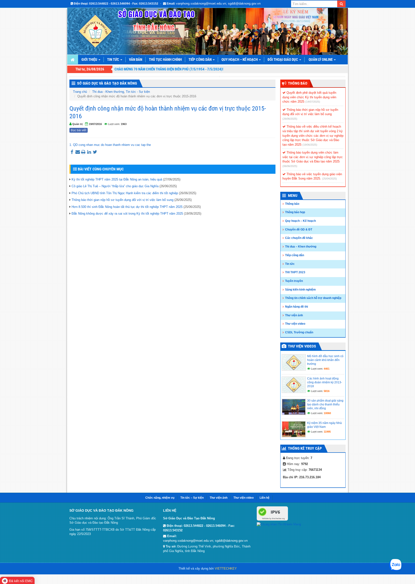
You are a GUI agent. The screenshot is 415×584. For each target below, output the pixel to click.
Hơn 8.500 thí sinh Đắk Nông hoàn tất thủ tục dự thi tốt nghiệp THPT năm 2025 (127, 207)
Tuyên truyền (294, 281)
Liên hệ (264, 497)
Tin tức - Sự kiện (138, 91)
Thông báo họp (295, 212)
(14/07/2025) (312, 101)
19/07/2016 (95, 124)
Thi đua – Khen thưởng (300, 246)
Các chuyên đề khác (299, 238)
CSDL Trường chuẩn (299, 332)
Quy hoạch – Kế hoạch (239, 59)
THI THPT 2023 (295, 272)
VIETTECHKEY (226, 568)
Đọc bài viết (78, 130)
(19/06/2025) (309, 144)
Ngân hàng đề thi (296, 306)
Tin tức (113, 59)
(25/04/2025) (329, 178)
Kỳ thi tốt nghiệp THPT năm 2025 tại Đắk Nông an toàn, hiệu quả (117, 179)
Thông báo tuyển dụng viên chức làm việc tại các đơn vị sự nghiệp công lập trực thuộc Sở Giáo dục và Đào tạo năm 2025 (312, 157)
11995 (327, 431)
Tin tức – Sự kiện (192, 497)
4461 (327, 368)
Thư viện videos (302, 346)
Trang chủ (80, 91)
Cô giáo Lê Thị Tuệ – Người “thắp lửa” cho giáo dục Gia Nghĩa (115, 186)
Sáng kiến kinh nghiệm (300, 289)
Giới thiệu (89, 59)
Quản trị (77, 124)
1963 (124, 124)
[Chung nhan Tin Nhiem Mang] (279, 524)
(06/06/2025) (289, 166)
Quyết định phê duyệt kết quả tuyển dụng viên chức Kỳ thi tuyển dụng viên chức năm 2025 (309, 97)
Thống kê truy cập (305, 448)
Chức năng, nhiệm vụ (159, 497)
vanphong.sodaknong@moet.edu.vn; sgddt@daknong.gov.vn (218, 3)
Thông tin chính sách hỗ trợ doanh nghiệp (313, 298)
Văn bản (135, 59)
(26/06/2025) (289, 118)
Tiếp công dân (200, 59)
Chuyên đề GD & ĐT (298, 229)
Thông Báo (297, 83)
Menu (292, 195)
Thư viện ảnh (294, 315)
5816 (327, 391)
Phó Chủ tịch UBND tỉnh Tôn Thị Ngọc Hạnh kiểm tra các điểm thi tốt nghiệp (125, 193)
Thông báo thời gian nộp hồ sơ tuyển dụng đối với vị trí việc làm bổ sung (122, 200)
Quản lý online (321, 59)
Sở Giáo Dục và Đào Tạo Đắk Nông (107, 83)
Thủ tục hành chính (165, 59)
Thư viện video (295, 323)
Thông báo (292, 203)
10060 (327, 413)
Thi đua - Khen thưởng (108, 91)
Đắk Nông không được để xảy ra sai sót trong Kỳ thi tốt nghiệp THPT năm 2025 (127, 213)
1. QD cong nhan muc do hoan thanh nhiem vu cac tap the (110, 145)
